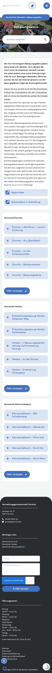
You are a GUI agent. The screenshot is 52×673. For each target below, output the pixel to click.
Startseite (21, 17)
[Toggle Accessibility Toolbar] (4, 661)
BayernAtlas (17, 185)
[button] (4, 668)
